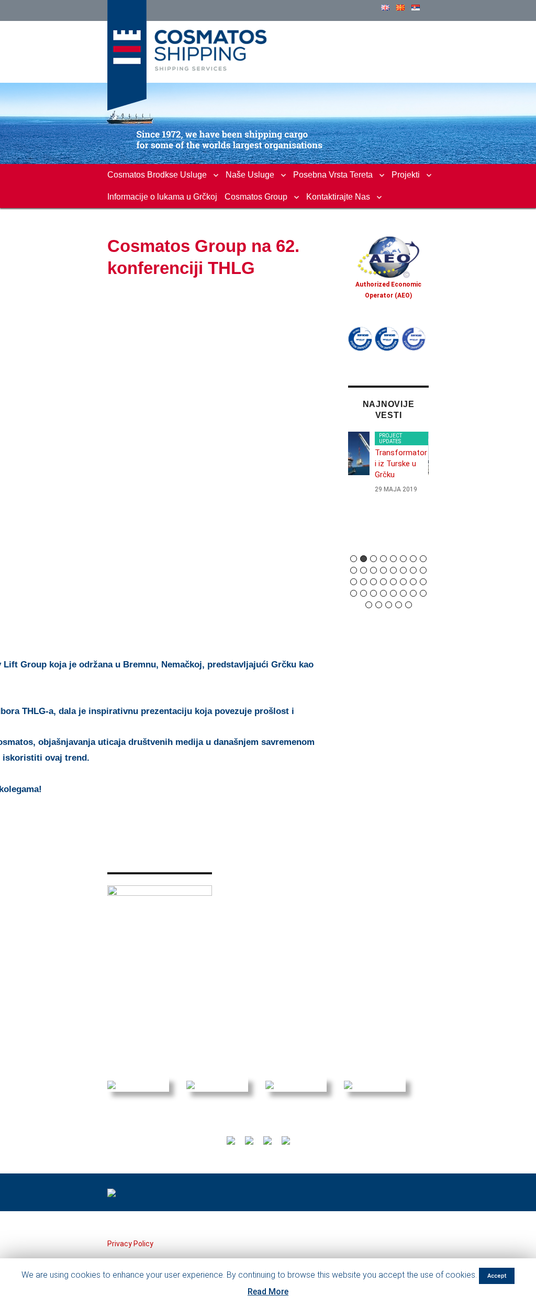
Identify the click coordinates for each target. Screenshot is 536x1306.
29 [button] (393, 593)
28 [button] (383, 593)
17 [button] (353, 581)
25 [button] (353, 593)
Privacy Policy (130, 1243)
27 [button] (373, 593)
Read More (268, 1292)
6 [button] (403, 558)
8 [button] (423, 558)
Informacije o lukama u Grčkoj (162, 196)
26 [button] (363, 593)
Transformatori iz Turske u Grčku (401, 463)
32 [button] (423, 593)
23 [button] (413, 581)
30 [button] (403, 593)
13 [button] (393, 570)
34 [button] (378, 604)
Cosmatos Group (256, 196)
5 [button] (393, 558)
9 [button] (353, 570)
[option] (388, 467)
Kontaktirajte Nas (338, 196)
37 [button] (408, 604)
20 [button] (383, 581)
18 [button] (363, 581)
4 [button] (383, 558)
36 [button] (398, 604)
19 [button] (373, 581)
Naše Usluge (250, 174)
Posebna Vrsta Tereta (333, 174)
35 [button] (388, 604)
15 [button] (413, 570)
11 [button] (373, 570)
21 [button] (393, 581)
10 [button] (363, 570)
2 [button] (363, 558)
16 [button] (423, 570)
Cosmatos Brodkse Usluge (157, 174)
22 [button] (403, 581)
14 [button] (403, 570)
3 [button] (373, 558)
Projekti (406, 174)
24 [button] (423, 581)
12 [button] (383, 570)
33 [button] (368, 604)
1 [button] (353, 558)
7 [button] (413, 558)
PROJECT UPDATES (390, 438)
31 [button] (413, 593)
